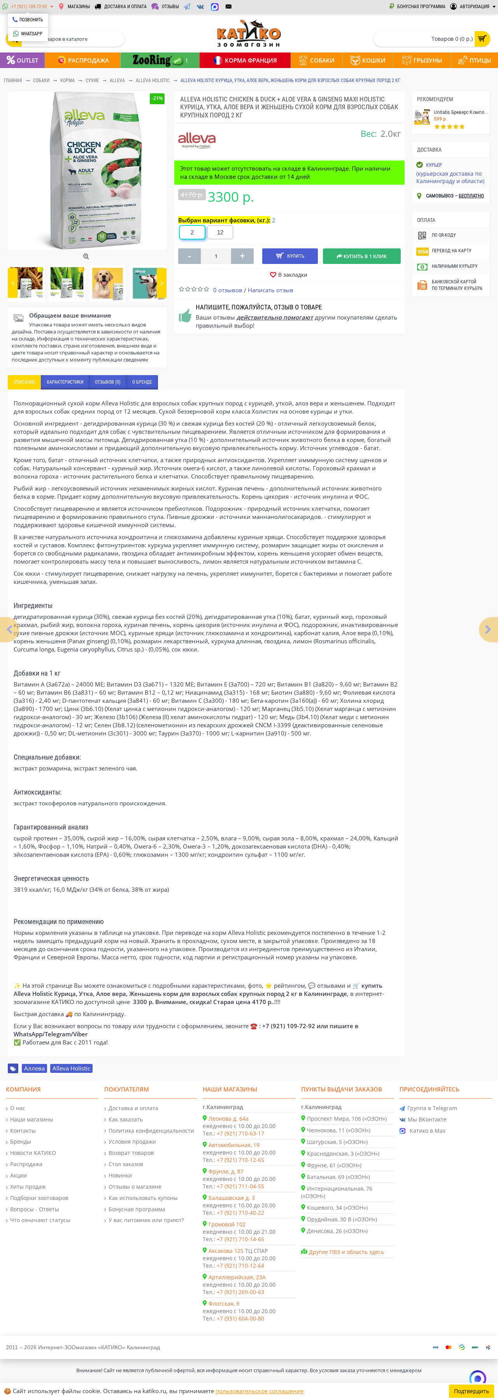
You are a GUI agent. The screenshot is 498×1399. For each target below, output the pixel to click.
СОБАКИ (41, 80)
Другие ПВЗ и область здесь (346, 1252)
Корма (67, 80)
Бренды (20, 1141)
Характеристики (65, 382)
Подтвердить (471, 1391)
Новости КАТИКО (33, 1152)
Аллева (34, 1068)
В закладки (292, 274)
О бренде (142, 382)
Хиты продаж (28, 1186)
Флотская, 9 (224, 1303)
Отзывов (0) (108, 382)
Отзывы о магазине (135, 1186)
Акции (18, 1175)
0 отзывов (227, 290)
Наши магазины (31, 1119)
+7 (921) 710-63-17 (240, 1133)
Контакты (23, 1130)
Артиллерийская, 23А (237, 1277)
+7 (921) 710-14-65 (240, 1239)
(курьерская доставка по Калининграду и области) (450, 177)
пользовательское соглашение (259, 1391)
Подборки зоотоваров (39, 1198)
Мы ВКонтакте (427, 1119)
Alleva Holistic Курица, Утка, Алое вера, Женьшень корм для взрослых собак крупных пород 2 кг (290, 80)
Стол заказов (126, 1164)
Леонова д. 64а (229, 1118)
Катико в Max (427, 1130)
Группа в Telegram (432, 1108)
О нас (17, 1108)
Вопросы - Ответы (34, 1209)
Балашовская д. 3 (232, 1198)
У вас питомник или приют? (146, 1220)
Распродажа (26, 1164)
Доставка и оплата (133, 1108)
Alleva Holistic (153, 80)
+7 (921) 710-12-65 (240, 1159)
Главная (13, 80)
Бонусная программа (137, 1209)
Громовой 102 (227, 1224)
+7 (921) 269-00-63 (240, 1292)
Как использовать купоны (143, 1198)
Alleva (117, 80)
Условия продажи (132, 1141)
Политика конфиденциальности (151, 1130)
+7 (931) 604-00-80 (240, 1318)
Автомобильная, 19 (234, 1145)
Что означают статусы (40, 1220)
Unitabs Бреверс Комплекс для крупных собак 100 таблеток (461, 112)
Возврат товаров (131, 1152)
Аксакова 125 (226, 1250)
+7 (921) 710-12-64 (240, 1265)
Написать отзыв (270, 290)
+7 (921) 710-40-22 (240, 1212)
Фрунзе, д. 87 (226, 1171)
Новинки (120, 1175)
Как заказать (126, 1119)
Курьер (434, 165)
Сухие (92, 80)
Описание (24, 382)
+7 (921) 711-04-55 (240, 1186)
